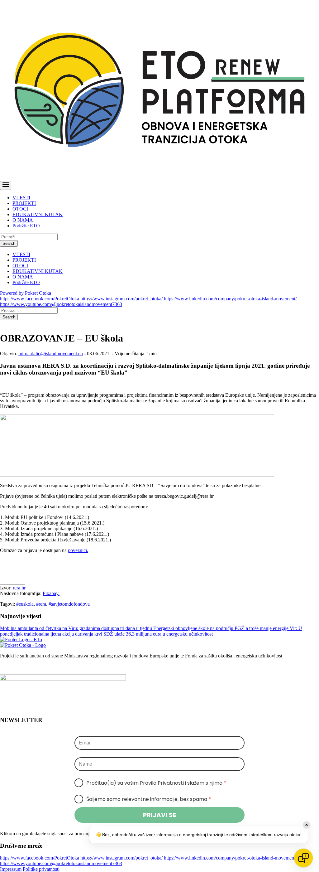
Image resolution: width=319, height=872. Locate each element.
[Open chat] (303, 858)
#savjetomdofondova (69, 604)
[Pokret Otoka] (159, 178)
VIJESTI (21, 197)
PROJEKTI (24, 203)
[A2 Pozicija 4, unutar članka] (137, 474)
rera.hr (19, 587)
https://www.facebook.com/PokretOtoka (39, 298)
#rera (41, 604)
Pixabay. (51, 593)
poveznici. (78, 550)
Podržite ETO (26, 225)
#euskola (25, 604)
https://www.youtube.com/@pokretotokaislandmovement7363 (61, 304)
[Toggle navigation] (5, 185)
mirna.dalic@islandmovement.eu (50, 353)
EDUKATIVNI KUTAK (37, 214)
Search (8, 243)
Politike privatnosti (41, 869)
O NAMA (22, 220)
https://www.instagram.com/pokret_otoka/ (121, 298)
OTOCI (20, 208)
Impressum (10, 869)
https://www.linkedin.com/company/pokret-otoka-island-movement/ (230, 298)
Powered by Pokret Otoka (25, 293)
